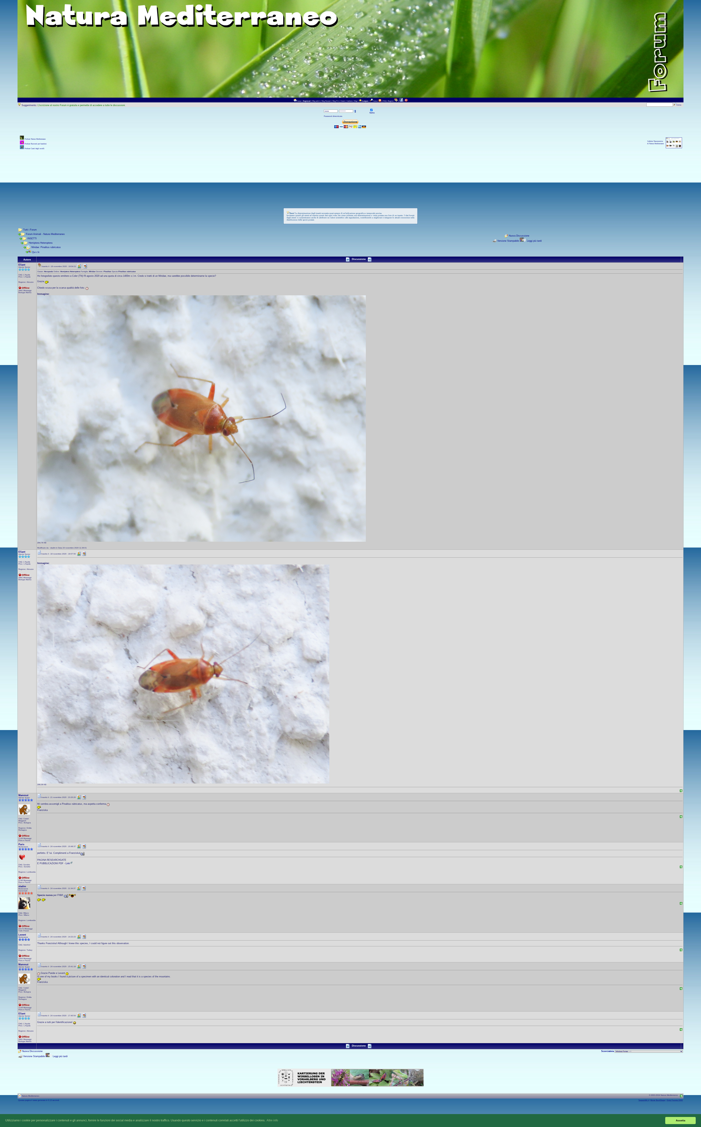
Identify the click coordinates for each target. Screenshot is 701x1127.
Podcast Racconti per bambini (36, 144)
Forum (298, 101)
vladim (22, 886)
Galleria (349, 101)
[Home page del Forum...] (295, 101)
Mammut (23, 795)
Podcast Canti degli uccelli (34, 148)
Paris (21, 844)
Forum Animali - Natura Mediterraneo (45, 234)
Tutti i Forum (30, 229)
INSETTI (32, 238)
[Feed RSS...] (380, 101)
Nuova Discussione (519, 235)
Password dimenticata (333, 116)
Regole (390, 101)
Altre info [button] (272, 1120)
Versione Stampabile (508, 240)
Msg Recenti (326, 101)
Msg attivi (316, 101)
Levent (22, 934)
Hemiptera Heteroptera (40, 242)
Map (355, 101)
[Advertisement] (350, 175)
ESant (21, 264)
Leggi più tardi (534, 240)
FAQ (384, 101)
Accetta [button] (680, 1120)
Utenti (342, 101)
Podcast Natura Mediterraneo (35, 139)
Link (68, 863)
